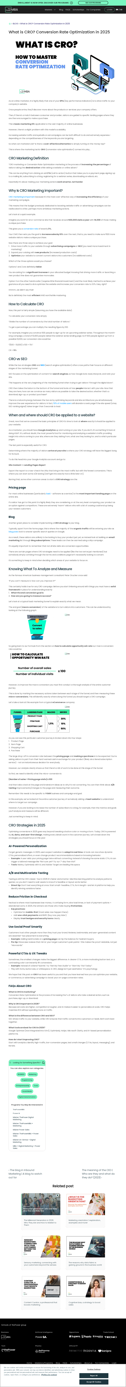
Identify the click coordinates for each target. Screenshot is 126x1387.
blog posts (13, 531)
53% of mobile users (62, 403)
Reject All (94, 1376)
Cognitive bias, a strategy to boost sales (85, 1303)
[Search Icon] (43, 1062)
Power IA (16, 1113)
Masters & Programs (44, 1363)
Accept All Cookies (94, 1382)
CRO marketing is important (22, 196)
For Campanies (102, 1363)
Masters (48, 9)
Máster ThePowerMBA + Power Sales (26, 1134)
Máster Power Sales (21, 1129)
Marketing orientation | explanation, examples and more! (85, 1221)
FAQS (68, 9)
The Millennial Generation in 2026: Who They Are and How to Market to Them (40, 1222)
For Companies (94, 9)
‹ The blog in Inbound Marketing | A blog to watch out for (26, 1173)
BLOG (15, 23)
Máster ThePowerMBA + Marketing (23, 1124)
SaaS (48, 493)
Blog (61, 9)
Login (114, 1363)
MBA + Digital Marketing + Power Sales (27, 1147)
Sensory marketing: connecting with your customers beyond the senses (40, 1263)
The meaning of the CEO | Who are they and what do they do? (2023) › (98, 1173)
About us (88, 1363)
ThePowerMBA (18, 1109)
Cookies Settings (93, 1369)
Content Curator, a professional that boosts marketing (41, 1303)
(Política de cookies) (49, 1375)
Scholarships (78, 9)
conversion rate (30, 228)
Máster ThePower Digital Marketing (23, 1118)
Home (29, 1363)
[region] (63, 1375)
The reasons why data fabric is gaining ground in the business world (85, 1263)
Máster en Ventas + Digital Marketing (24, 1141)
